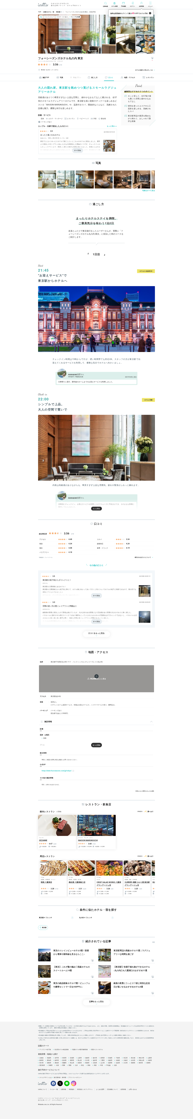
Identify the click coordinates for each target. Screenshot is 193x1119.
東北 (82, 1065)
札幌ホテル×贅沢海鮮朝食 (80, 1049)
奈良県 (133, 1060)
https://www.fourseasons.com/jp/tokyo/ (57, 771)
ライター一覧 (54, 1089)
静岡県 (41, 1060)
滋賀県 (110, 1060)
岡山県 (72, 1063)
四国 (95, 1065)
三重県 (103, 1060)
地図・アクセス (129, 77)
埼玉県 (125, 1058)
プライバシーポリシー (75, 1077)
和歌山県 (141, 1060)
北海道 (41, 1058)
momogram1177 (74, 374)
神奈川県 (141, 1058)
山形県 (80, 1058)
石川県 (87, 1060)
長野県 (72, 1060)
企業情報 (63, 1089)
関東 (63, 1065)
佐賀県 (118, 1063)
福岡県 (110, 1063)
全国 (57, 1065)
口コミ (110, 77)
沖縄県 (50, 1065)
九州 (76, 1065)
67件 (60, 65)
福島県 (87, 1058)
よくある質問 (100, 1089)
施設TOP (46, 77)
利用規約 (71, 1089)
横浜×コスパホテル (97, 1049)
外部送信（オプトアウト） (85, 1089)
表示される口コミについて (143, 557)
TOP (39, 12)
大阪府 (125, 1060)
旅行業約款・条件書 (60, 1077)
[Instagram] (73, 1083)
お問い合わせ (133, 1089)
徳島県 (49, 1063)
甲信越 (108, 1065)
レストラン (150, 77)
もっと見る (111, 126)
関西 (70, 1065)
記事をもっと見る (96, 1001)
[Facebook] (53, 1083)
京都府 (118, 1060)
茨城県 (110, 1058)
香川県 (41, 1063)
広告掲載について (112, 1089)
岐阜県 (57, 1060)
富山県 (80, 1060)
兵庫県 (150, 1060)
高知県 (57, 1063)
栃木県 (95, 1058)
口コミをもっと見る (96, 633)
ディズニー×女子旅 (45, 1049)
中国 (101, 1065)
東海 (89, 1065)
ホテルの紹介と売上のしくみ (144, 70)
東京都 (133, 1058)
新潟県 (64, 1060)
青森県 (49, 1058)
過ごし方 (94, 77)
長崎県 (133, 1063)
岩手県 (57, 1058)
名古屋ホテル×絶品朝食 (61, 1049)
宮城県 (72, 1058)
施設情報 (48, 722)
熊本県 (141, 1063)
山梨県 (150, 1058)
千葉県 (118, 1058)
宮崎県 (148, 1063)
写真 (61, 77)
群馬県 (103, 1058)
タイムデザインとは (45, 1077)
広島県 (95, 1063)
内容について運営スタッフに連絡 (144, 791)
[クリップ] (92, 960)
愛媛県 (64, 1063)
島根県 (87, 1063)
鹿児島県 (42, 1065)
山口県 (103, 1063)
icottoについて (42, 1089)
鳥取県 (80, 1063)
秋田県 (64, 1058)
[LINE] (67, 1083)
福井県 (95, 1060)
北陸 (115, 1065)
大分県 (125, 1063)
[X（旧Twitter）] (60, 1083)
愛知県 (49, 1060)
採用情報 (123, 1089)
